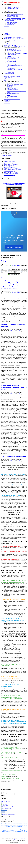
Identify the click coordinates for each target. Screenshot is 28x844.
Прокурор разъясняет (9, 73)
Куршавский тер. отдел (9, 167)
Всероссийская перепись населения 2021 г (14, 38)
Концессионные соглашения (14, 57)
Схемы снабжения (11, 58)
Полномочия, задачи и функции (15, 7)
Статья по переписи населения (13, 456)
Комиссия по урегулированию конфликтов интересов (14, 70)
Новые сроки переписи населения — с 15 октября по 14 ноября (14, 387)
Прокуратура (10, 83)
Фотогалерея (7, 101)
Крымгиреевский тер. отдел (11, 164)
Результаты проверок (9, 74)
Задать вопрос (10, 24)
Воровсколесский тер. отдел (11, 173)
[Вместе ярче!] (7, 806)
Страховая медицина (12, 96)
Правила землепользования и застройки (17, 53)
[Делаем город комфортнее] (8, 814)
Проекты (9, 56)
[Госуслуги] (4, 802)
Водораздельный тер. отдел (11, 172)
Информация (6, 261)
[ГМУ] (2, 809)
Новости (6, 33)
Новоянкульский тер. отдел (11, 168)
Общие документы (11, 54)
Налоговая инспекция (12, 89)
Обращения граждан (9, 20)
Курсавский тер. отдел (9, 165)
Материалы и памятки (12, 44)
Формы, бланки (11, 68)
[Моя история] (4, 805)
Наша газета (7, 35)
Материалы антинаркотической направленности (12, 77)
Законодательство (11, 61)
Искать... (3, 792)
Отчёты (8, 11)
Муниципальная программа (14, 50)
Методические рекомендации (14, 66)
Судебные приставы (12, 85)
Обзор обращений (11, 23)
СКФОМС (9, 87)
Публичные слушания (9, 78)
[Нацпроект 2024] (5, 801)
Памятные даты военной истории (12, 37)
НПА (8, 42)
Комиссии (9, 10)
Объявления (7, 34)
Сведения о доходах (12, 64)
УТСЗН (8, 95)
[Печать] (12, 265)
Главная (6, 31)
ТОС (5, 80)
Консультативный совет (10, 45)
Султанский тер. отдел (9, 171)
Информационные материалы (14, 65)
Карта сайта (7, 103)
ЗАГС (8, 97)
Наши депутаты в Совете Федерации (16, 18)
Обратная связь (10, 72)
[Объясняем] (4, 804)
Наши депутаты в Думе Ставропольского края (13, 16)
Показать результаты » (6, 155)
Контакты (6, 26)
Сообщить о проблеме (14, 247)
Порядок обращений (12, 22)
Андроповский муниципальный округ (13, 19)
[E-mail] (17, 265)
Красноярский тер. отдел (10, 163)
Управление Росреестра (13, 93)
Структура (9, 5)
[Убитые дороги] (6, 808)
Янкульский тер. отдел (9, 175)
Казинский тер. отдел (9, 161)
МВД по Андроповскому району (15, 84)
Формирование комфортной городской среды (15, 46)
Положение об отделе (12, 8)
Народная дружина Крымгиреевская (13, 39)
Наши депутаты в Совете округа (15, 14)
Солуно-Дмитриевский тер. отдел (12, 169)
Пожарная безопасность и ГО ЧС (12, 99)
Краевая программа (12, 49)
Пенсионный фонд (11, 88)
